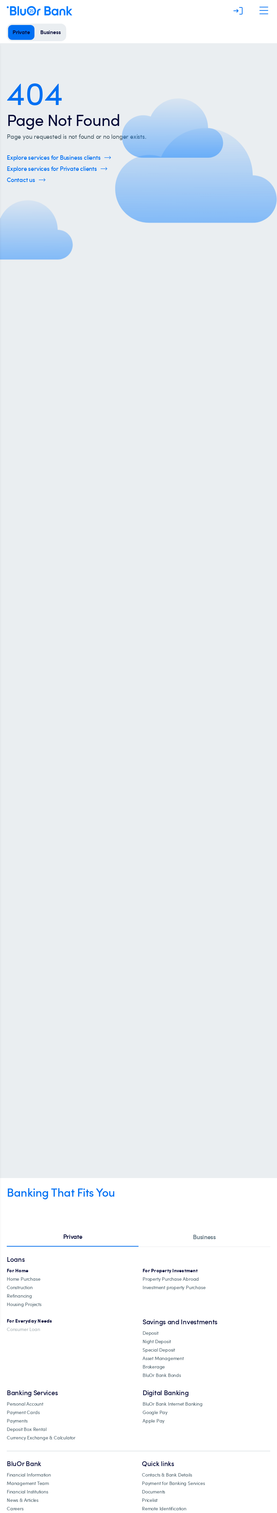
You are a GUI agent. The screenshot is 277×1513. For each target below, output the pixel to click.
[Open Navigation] (263, 10)
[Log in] (238, 10)
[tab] (72, 1237)
